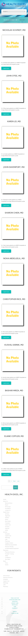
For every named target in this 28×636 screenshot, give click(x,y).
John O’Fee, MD (14, 75)
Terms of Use (14, 613)
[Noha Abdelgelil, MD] (14, 275)
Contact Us (7, 510)
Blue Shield (7, 521)
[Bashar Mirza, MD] (14, 407)
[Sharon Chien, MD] (14, 229)
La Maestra (8, 557)
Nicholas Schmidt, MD (10, 20)
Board (6, 505)
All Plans (7, 514)
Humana (7, 526)
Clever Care (8, 525)
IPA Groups (8, 506)
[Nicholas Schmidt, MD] (14, 47)
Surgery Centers (9, 543)
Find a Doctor (6, 575)
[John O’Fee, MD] (14, 92)
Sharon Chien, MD (14, 212)
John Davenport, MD (14, 167)
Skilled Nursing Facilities (11, 545)
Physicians (5, 550)
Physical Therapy (9, 546)
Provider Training (9, 554)
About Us (5, 501)
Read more (6, 68)
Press (6, 563)
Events (6, 564)
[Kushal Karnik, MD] (14, 361)
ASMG (6, 555)
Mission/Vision (8, 503)
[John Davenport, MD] (14, 184)
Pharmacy (7, 541)
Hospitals (7, 534)
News (4, 561)
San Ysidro (7, 559)
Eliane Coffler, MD (14, 436)
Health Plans (6, 512)
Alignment (7, 515)
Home (4, 499)
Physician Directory (9, 552)
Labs (6, 539)
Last (18, 481)
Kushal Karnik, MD (14, 345)
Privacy (15, 611)
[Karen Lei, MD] (14, 138)
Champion (7, 523)
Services (5, 532)
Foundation (8, 508)
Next (14, 481)
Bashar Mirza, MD (14, 390)
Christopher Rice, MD (14, 299)
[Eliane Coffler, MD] (14, 453)
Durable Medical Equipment (12, 548)
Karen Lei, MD (14, 121)
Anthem (7, 517)
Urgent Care (8, 535)
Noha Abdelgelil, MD (14, 258)
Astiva (6, 519)
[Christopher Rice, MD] (14, 316)
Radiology (7, 537)
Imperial (7, 528)
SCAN (6, 530)
